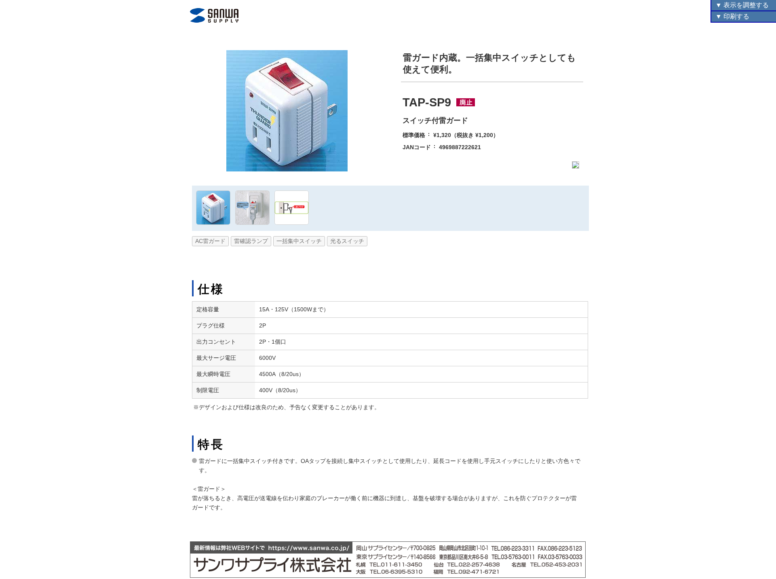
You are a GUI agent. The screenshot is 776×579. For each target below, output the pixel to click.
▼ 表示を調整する (742, 5)
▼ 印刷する (732, 16)
